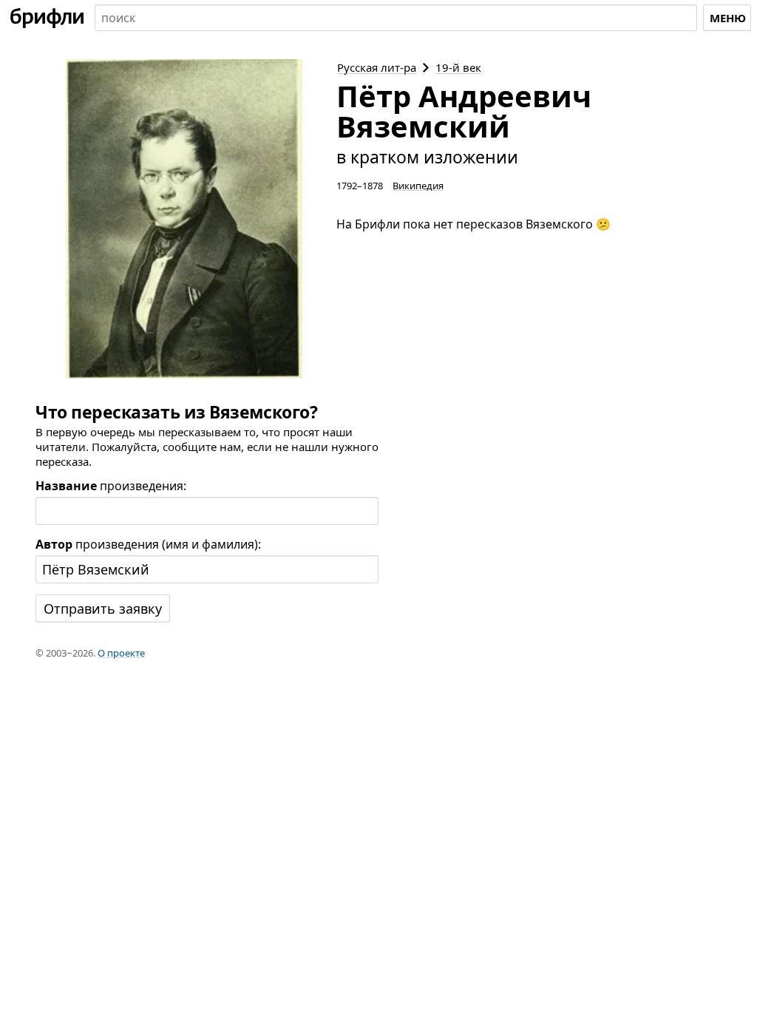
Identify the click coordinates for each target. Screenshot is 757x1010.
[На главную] (47, 17)
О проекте (121, 653)
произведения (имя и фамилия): (148, 544)
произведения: (110, 486)
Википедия (418, 185)
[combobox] (396, 17)
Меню (728, 17)
